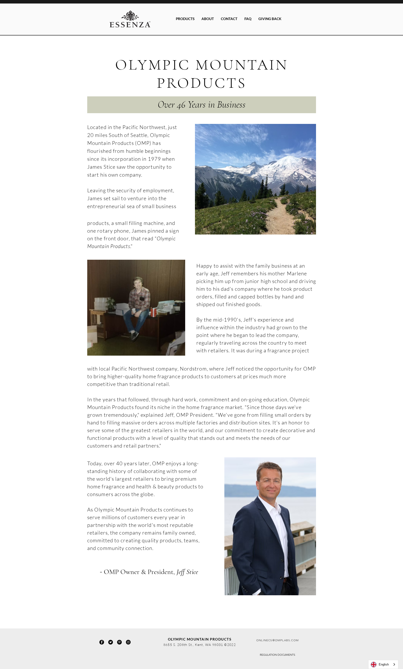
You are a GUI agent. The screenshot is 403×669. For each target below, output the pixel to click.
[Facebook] (101, 642)
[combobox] (383, 664)
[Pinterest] (119, 642)
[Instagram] (128, 642)
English (384, 664)
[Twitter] (110, 642)
